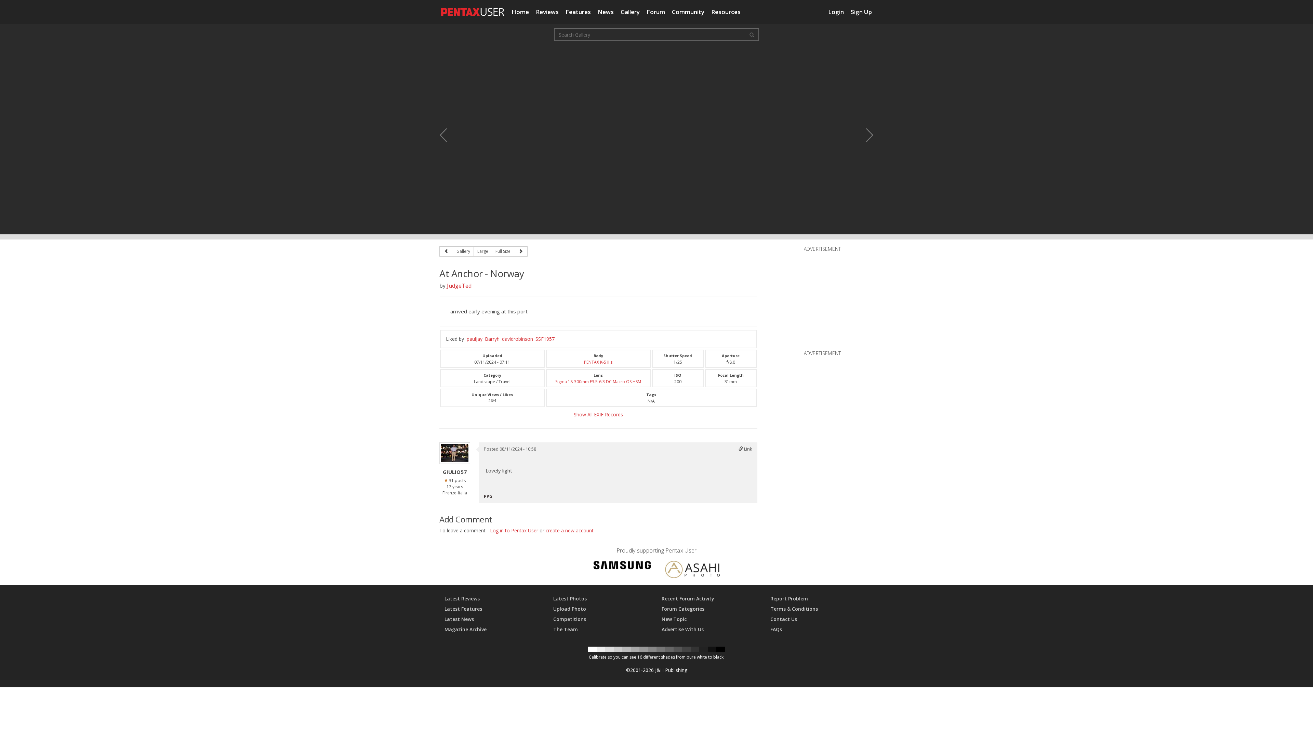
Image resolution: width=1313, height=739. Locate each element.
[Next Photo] (865, 135)
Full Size (502, 251)
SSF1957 (545, 339)
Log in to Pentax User (514, 530)
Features (578, 12)
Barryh (492, 339)
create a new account (570, 530)
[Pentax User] (473, 8)
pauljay (474, 339)
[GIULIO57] (454, 453)
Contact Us (783, 619)
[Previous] (446, 251)
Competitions (569, 619)
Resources (726, 12)
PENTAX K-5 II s (598, 362)
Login (836, 12)
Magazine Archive (466, 629)
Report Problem (789, 598)
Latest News (459, 619)
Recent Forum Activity (688, 598)
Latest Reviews (462, 598)
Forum (656, 12)
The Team (565, 629)
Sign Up (861, 12)
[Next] (521, 251)
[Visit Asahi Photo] (692, 570)
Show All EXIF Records (598, 414)
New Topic (674, 619)
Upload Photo (569, 609)
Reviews (547, 12)
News (606, 12)
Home (520, 12)
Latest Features (463, 609)
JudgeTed (459, 285)
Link (747, 449)
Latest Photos (570, 598)
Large (482, 251)
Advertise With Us (683, 629)
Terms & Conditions (794, 609)
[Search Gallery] (751, 34)
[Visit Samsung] (622, 566)
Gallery (630, 12)
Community (688, 12)
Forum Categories (683, 609)
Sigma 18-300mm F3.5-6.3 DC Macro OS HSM (598, 382)
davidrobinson (517, 339)
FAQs (776, 629)
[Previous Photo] (447, 135)
